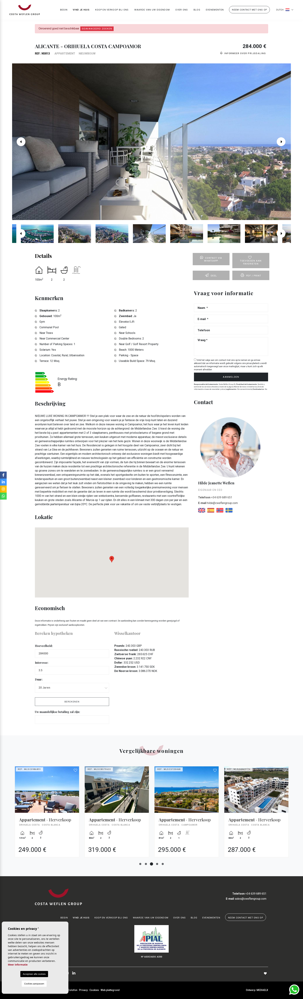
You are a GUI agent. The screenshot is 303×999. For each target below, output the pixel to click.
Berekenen (72, 701)
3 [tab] (151, 864)
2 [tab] (146, 864)
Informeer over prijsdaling (244, 53)
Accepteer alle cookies (34, 974)
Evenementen (215, 9)
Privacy (83, 990)
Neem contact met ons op (249, 9)
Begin (64, 9)
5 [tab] (163, 864)
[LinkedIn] (74, 973)
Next (284, 141)
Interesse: (41, 662)
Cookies (94, 990)
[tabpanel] (47, 814)
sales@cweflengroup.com (246, 898)
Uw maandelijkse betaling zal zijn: (57, 712)
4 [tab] (157, 864)
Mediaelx (262, 990)
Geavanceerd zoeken (97, 28)
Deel (214, 275)
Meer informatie (18, 964)
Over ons (181, 9)
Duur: (38, 679)
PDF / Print (253, 275)
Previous (19, 141)
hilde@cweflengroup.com (218, 503)
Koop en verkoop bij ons (112, 9)
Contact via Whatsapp (213, 259)
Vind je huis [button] (81, 9)
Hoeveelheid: (44, 646)
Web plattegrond (110, 990)
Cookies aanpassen (34, 983)
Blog (197, 9)
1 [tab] (140, 864)
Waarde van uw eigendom (152, 9)
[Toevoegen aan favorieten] (75, 770)
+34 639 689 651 (215, 497)
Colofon (72, 990)
